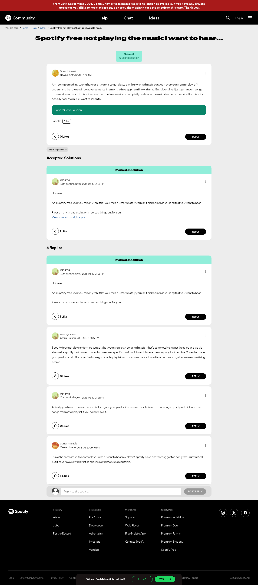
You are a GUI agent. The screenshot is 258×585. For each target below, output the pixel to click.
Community (24, 18)
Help (103, 18)
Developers (96, 525)
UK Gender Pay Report (186, 577)
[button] (205, 73)
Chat (128, 18)
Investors (94, 541)
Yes (161, 579)
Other (43, 28)
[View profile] (55, 73)
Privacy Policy (57, 577)
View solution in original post (69, 217)
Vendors (94, 550)
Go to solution (130, 58)
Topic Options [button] (56, 149)
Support (130, 517)
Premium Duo (169, 525)
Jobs (56, 525)
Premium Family (171, 533)
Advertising (96, 533)
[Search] (228, 18)
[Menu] (250, 17)
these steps (151, 7)
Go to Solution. (73, 110)
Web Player (132, 525)
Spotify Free (168, 550)
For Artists (95, 517)
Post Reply (195, 491)
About (57, 517)
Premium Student (172, 541)
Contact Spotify (134, 541)
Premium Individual (172, 517)
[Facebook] (245, 513)
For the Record (62, 533)
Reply (196, 137)
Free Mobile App (135, 533)
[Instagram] (223, 513)
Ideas (154, 18)
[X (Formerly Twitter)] (234, 513)
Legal (11, 577)
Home (25, 28)
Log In (239, 18)
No (145, 579)
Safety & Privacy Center (32, 577)
